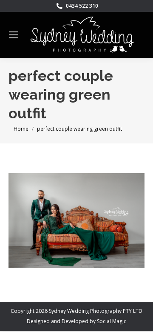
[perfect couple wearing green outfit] (76, 220)
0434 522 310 (82, 5)
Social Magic (111, 321)
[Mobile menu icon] (13, 35)
